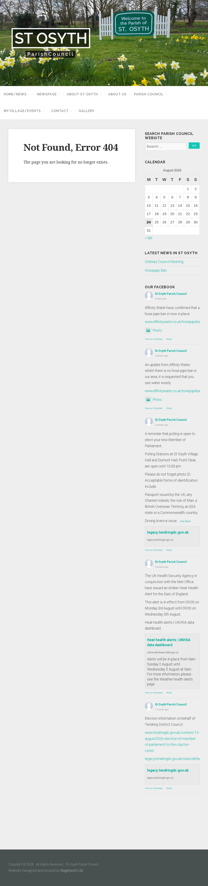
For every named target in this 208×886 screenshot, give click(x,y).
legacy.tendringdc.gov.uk (167, 532)
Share (169, 339)
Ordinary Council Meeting (164, 262)
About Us (117, 94)
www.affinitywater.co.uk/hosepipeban (173, 322)
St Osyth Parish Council (171, 293)
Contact (59, 111)
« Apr (148, 238)
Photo (157, 330)
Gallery (86, 111)
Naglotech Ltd (72, 871)
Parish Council (149, 94)
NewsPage (47, 94)
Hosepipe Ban (156, 270)
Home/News (15, 94)
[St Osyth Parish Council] (104, 43)
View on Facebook (153, 339)
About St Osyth (82, 94)
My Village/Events (22, 111)
